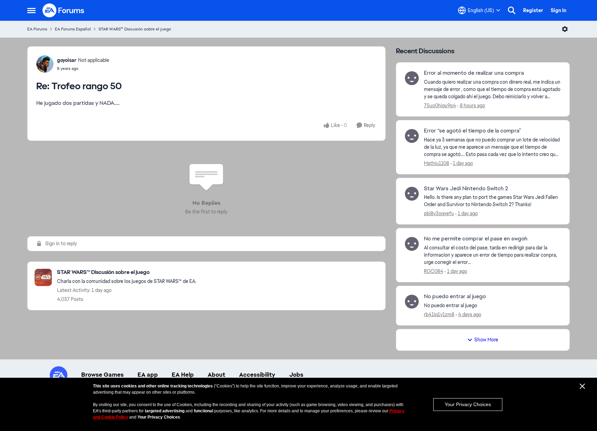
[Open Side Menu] (31, 10)
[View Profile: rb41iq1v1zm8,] (412, 302)
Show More (486, 340)
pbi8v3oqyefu (439, 213)
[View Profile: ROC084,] (412, 244)
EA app (148, 374)
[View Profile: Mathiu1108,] (412, 136)
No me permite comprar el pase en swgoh (476, 238)
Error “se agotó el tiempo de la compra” (472, 130)
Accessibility (257, 374)
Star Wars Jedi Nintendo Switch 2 (466, 188)
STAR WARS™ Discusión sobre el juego (134, 29)
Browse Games (102, 374)
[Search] (512, 10)
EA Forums (37, 29)
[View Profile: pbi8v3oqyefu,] (412, 194)
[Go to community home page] (63, 10)
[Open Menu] (565, 29)
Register (533, 10)
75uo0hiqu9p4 (440, 105)
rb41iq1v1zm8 (439, 314)
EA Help (183, 374)
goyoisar (66, 60)
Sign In (558, 10)
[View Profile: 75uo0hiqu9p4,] (412, 78)
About (216, 374)
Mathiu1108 (436, 163)
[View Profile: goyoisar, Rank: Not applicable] (45, 64)
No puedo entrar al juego (455, 296)
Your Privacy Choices (468, 404)
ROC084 (433, 271)
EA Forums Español (73, 29)
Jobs (296, 374)
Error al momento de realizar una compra (474, 73)
